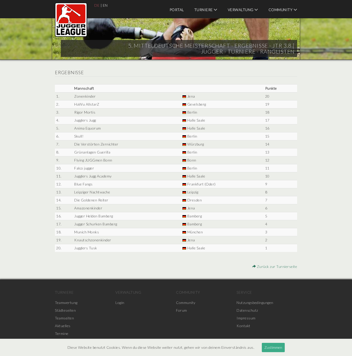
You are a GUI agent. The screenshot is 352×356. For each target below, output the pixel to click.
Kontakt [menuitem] (243, 326)
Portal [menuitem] (177, 9)
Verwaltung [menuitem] (241, 9)
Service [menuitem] (244, 292)
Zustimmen (273, 347)
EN (105, 5)
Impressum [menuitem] (246, 318)
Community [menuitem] (281, 9)
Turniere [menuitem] (204, 9)
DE (96, 5)
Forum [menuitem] (181, 310)
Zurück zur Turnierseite (276, 266)
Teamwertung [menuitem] (66, 302)
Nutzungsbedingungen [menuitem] (255, 302)
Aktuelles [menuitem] (63, 326)
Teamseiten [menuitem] (64, 318)
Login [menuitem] (119, 302)
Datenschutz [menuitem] (247, 310)
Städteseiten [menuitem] (65, 310)
